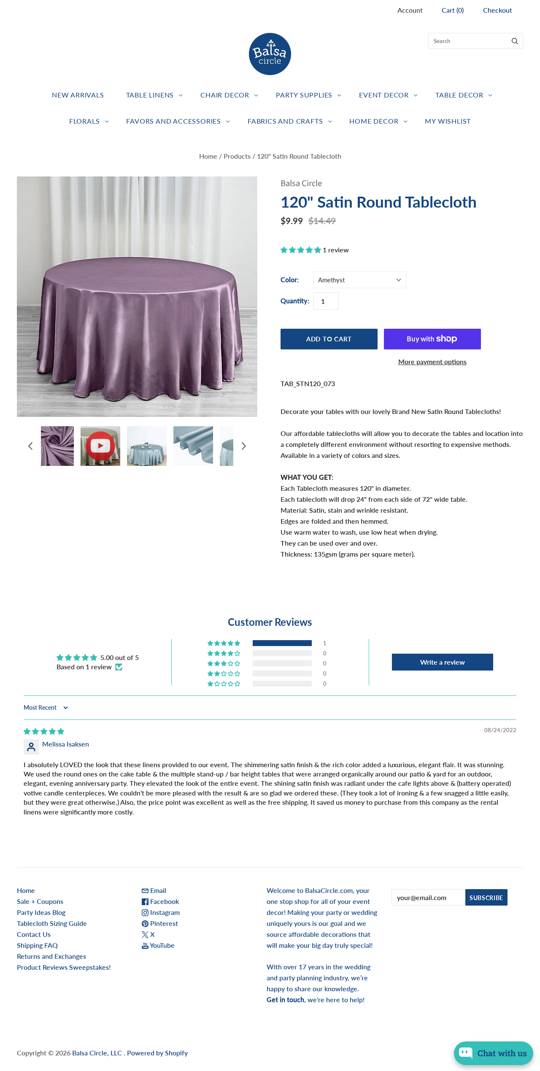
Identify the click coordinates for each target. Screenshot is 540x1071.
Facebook (163, 901)
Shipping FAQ (37, 945)
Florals (84, 121)
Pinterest (163, 923)
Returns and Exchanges (51, 956)
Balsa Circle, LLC (98, 1053)
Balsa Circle (301, 183)
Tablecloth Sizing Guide (52, 923)
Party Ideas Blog (41, 912)
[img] (44, 731)
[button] (302, 250)
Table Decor (459, 95)
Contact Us (34, 934)
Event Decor (384, 95)
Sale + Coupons (40, 901)
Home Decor (373, 121)
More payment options (432, 361)
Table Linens (150, 95)
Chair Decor (224, 95)
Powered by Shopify (157, 1053)
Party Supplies (304, 95)
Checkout (497, 10)
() (453, 10)
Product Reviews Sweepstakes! (64, 967)
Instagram (164, 912)
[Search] (515, 41)
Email (157, 890)
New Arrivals (78, 95)
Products (237, 156)
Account (410, 10)
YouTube (161, 945)
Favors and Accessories (173, 121)
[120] (54, 446)
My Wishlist (448, 121)
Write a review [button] (442, 662)
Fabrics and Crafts (285, 121)
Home (208, 156)
